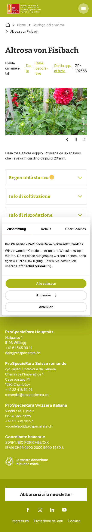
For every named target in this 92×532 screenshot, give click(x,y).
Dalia (29, 68)
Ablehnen (46, 307)
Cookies (74, 521)
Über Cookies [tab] (75, 229)
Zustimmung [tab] (16, 229)
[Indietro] (67, 139)
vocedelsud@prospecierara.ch (28, 426)
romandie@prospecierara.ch (27, 395)
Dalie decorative (42, 68)
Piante (21, 25)
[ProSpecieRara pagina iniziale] (24, 8)
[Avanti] (84, 139)
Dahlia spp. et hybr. (62, 68)
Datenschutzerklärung (34, 266)
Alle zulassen (46, 283)
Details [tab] (46, 229)
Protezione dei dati (48, 521)
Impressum (20, 521)
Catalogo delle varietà (48, 25)
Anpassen (43, 295)
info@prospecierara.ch (22, 353)
